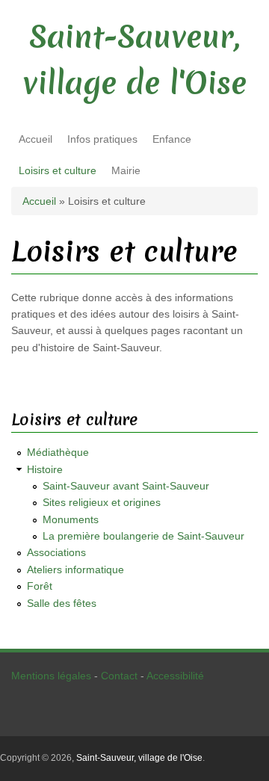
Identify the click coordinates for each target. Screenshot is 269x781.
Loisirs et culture (57, 170)
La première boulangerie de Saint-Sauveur (143, 536)
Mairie (125, 170)
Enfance (171, 139)
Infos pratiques (102, 139)
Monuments (71, 519)
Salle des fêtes (61, 603)
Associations (56, 552)
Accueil (35, 139)
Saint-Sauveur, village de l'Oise (139, 758)
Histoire (45, 469)
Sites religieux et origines (102, 502)
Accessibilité (175, 676)
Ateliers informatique (75, 569)
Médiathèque (58, 452)
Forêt (39, 586)
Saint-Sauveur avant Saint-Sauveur (126, 486)
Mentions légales (51, 676)
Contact (119, 676)
